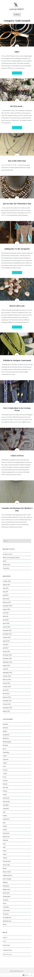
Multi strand (6, 836)
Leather (5, 829)
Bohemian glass (7, 742)
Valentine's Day (7, 921)
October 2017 (7, 637)
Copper (5, 763)
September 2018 (7, 605)
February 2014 (7, 679)
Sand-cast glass (7, 879)
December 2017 (7, 630)
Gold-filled (6, 805)
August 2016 (6, 665)
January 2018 (6, 627)
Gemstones (6, 798)
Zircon (4, 924)
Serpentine (6, 886)
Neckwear (5, 840)
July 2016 (5, 669)
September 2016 (7, 662)
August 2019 (6, 584)
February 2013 (7, 697)
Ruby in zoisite (7, 872)
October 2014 (7, 676)
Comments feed (7, 950)
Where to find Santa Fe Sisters (11, 557)
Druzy (4, 777)
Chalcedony (6, 752)
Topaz (4, 903)
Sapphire (5, 882)
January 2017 (6, 651)
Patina (4, 850)
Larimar (5, 826)
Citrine (5, 756)
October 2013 (7, 686)
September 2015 (7, 672)
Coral (4, 766)
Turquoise (6, 914)
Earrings (5, 780)
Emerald (5, 784)
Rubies (5, 868)
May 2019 (5, 591)
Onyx (4, 843)
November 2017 (7, 634)
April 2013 (5, 690)
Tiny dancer (6, 568)
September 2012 (7, 707)
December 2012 (7, 700)
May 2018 (5, 616)
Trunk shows (6, 910)
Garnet (5, 794)
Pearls (4, 854)
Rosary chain (6, 865)
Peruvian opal (6, 861)
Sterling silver (6, 896)
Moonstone (6, 833)
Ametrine (5, 727)
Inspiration (6, 808)
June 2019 (5, 588)
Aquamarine (6, 734)
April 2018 (5, 620)
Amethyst (5, 724)
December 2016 (7, 655)
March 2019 (6, 599)
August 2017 (6, 641)
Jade (4, 812)
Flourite (5, 791)
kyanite (5, 815)
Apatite (5, 731)
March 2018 (6, 623)
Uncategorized (7, 917)
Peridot (5, 857)
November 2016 (7, 658)
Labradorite (6, 819)
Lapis (4, 822)
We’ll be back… (7, 564)
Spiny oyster (6, 893)
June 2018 (5, 613)
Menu (18, 14)
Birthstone (6, 738)
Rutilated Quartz (7, 875)
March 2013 (6, 693)
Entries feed (6, 945)
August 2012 (6, 711)
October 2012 (7, 704)
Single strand (6, 889)
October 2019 (7, 581)
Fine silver (5, 787)
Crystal (5, 773)
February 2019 (7, 602)
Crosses (5, 770)
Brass (4, 749)
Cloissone (5, 759)
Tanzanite (5, 900)
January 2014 (6, 683)
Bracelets (5, 745)
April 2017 (5, 648)
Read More (17, 73)
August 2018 (6, 609)
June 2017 (5, 644)
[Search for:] (17, 541)
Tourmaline (6, 907)
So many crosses (7, 554)
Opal (4, 847)
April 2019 (5, 595)
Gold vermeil (6, 801)
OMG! (4, 561)
